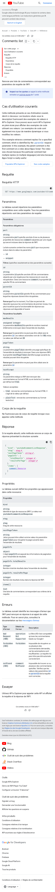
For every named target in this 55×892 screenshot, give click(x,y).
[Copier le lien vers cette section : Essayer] (15, 687)
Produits (14, 31)
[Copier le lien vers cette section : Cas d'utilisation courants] (40, 106)
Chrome (5, 853)
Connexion (47, 3)
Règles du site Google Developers (17, 728)
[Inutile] (32, 36)
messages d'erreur (30, 620)
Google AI (6, 865)
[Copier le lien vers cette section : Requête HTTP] (21, 182)
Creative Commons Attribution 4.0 (20, 723)
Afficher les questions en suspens (15, 809)
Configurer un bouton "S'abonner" (15, 790)
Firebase (5, 857)
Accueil (5, 31)
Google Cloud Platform (11, 861)
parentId (35, 673)
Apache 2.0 (25, 726)
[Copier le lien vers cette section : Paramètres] (18, 202)
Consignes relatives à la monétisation (17, 829)
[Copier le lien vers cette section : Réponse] (16, 427)
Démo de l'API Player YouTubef (14, 786)
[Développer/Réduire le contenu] (17, 48)
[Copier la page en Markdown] (34, 41)
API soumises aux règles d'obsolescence (18, 833)
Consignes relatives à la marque (15, 824)
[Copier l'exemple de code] (51, 442)
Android (5, 849)
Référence (43, 31)
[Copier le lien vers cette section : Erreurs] (14, 605)
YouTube (18, 3)
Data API (33, 31)
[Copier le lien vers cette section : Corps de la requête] (28, 408)
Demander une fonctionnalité (14, 805)
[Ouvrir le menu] (4, 3)
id (13, 335)
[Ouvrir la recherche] (39, 3)
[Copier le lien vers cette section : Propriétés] (17, 483)
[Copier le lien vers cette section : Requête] (16, 174)
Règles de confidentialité (32, 880)
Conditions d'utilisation (11, 820)
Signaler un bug (8, 801)
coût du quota (24, 95)
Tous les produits (9, 869)
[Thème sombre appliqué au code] (51, 188)
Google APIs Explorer (10, 782)
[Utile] (28, 36)
